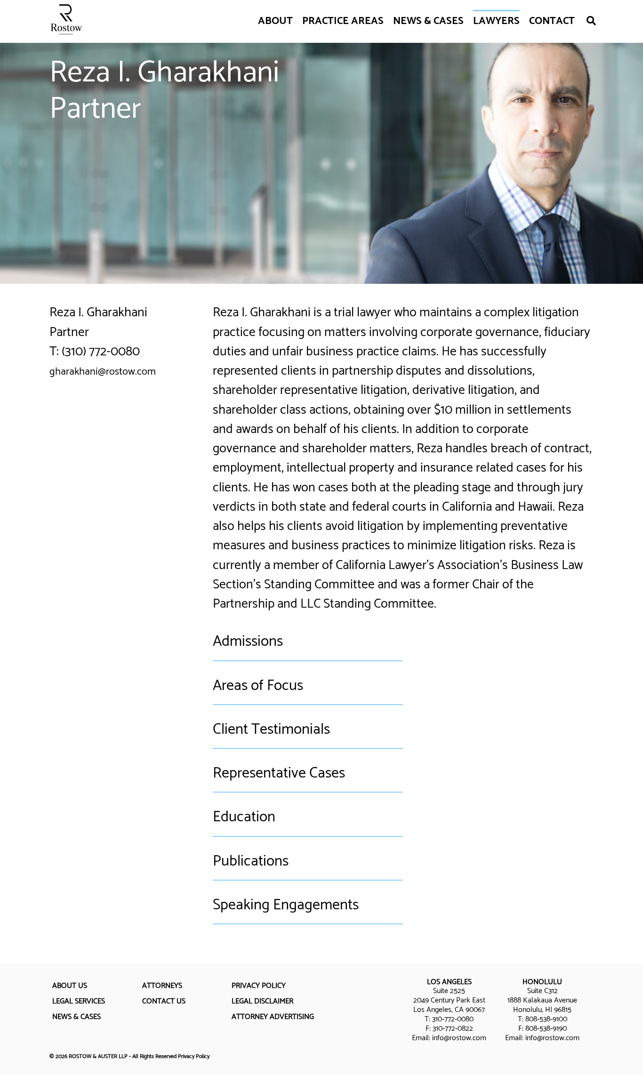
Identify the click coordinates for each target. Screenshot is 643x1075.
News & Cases (428, 21)
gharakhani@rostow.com (102, 371)
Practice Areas (343, 21)
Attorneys (162, 985)
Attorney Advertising (273, 1017)
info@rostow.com (459, 1038)
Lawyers (496, 21)
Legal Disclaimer (262, 1001)
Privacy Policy (259, 985)
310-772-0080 (453, 1019)
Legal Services (78, 1001)
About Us (69, 985)
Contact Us (163, 1001)
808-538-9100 (546, 1019)
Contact (552, 21)
